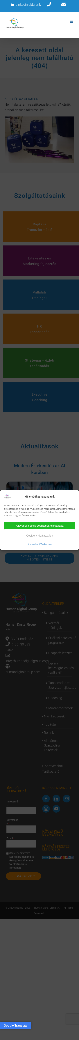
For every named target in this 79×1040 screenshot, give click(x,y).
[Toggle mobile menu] (71, 21)
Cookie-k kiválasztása (39, 535)
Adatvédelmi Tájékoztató (40, 544)
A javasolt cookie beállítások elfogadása (39, 525)
